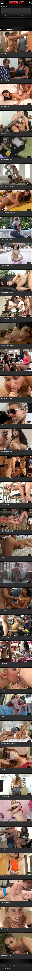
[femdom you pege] (16, 874)
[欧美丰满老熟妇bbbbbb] (16, 157)
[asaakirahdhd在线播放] (16, 476)
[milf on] (16, 423)
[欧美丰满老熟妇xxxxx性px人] (16, 317)
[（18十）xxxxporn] (16, 635)
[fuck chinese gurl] (16, 927)
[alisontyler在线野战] (16, 953)
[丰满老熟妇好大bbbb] (16, 237)
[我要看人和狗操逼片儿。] (16, 449)
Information (5, 968)
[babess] (16, 555)
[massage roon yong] (16, 900)
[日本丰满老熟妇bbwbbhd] (16, 184)
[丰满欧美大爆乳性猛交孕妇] (16, 741)
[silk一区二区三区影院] (16, 396)
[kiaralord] (16, 582)
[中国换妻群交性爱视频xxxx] (16, 529)
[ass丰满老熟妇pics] (16, 131)
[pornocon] (16, 370)
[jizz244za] (16, 608)
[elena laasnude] (16, 821)
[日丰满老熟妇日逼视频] (16, 290)
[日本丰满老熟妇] (16, 78)
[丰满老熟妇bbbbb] (16, 104)
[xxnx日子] (16, 768)
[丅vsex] (16, 688)
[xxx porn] (16, 715)
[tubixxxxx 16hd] (16, 794)
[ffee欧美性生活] (16, 502)
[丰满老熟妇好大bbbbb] (16, 264)
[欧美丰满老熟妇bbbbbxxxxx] (16, 211)
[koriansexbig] (16, 662)
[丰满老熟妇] (16, 51)
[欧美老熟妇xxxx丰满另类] (16, 343)
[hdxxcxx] (16, 847)
